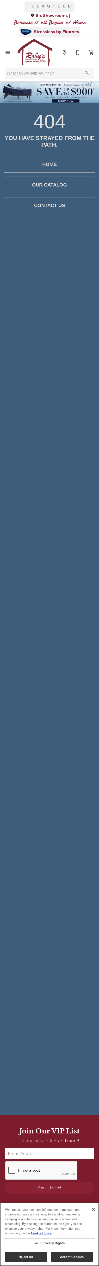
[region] (49, 1234)
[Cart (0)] (91, 52)
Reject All (26, 1257)
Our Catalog (49, 184)
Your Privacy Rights (49, 1243)
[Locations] (64, 52)
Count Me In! (49, 1188)
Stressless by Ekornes (56, 32)
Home (49, 164)
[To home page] (35, 52)
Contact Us (49, 205)
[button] (7, 52)
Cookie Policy (41, 1233)
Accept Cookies (72, 1257)
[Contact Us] (78, 52)
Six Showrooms (52, 15)
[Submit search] (87, 73)
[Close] (93, 1209)
